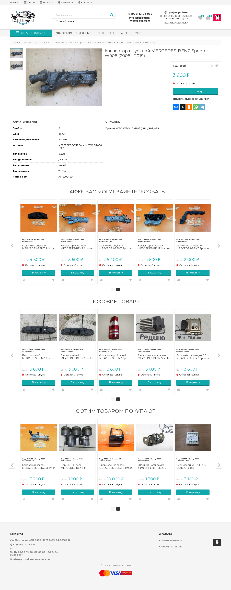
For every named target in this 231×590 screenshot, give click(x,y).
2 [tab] (118, 289)
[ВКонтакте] (176, 107)
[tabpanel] (116, 241)
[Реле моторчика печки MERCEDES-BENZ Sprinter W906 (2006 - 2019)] (154, 327)
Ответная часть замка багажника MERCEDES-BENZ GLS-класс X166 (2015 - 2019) (154, 466)
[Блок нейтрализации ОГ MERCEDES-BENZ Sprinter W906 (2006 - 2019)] (193, 327)
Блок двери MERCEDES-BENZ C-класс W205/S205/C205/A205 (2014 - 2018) (191, 466)
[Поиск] (112, 15)
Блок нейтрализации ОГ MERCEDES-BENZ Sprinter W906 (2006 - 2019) (192, 357)
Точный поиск (65, 21)
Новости (48, 2)
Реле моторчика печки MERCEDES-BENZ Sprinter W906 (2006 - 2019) (154, 357)
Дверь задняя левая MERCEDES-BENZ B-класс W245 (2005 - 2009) (115, 466)
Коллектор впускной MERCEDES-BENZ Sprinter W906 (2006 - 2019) (38, 247)
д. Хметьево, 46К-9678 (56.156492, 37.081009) (41, 540)
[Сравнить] (212, 65)
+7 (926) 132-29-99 (170, 546)
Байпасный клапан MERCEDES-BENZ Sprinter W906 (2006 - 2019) (38, 466)
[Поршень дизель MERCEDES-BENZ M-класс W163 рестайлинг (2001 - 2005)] (77, 437)
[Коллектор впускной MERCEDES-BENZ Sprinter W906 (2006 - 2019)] (38, 218)
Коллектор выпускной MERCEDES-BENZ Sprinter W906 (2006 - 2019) (192, 247)
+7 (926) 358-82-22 (170, 540)
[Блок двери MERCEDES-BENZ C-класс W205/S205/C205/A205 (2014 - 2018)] (193, 437)
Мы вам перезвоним (176, 22)
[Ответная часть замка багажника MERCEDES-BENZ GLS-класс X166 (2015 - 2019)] (154, 437)
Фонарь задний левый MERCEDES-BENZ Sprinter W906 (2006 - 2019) (115, 357)
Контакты (86, 2)
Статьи (31, 2)
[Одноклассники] (189, 107)
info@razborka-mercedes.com (140, 19)
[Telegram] (202, 107)
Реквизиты (67, 2)
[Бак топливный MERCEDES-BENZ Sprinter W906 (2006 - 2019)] (38, 327)
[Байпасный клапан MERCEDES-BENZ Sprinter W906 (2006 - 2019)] (38, 437)
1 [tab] (113, 289)
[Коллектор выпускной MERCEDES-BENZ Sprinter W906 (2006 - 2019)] (193, 218)
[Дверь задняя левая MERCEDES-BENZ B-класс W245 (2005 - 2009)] (116, 437)
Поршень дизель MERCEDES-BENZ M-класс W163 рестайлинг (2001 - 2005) (75, 466)
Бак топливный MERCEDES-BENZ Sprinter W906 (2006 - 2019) (38, 357)
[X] (183, 107)
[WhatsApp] (196, 107)
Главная (14, 2)
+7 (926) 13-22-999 (140, 13)
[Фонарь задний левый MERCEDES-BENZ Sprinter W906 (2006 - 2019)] (116, 327)
